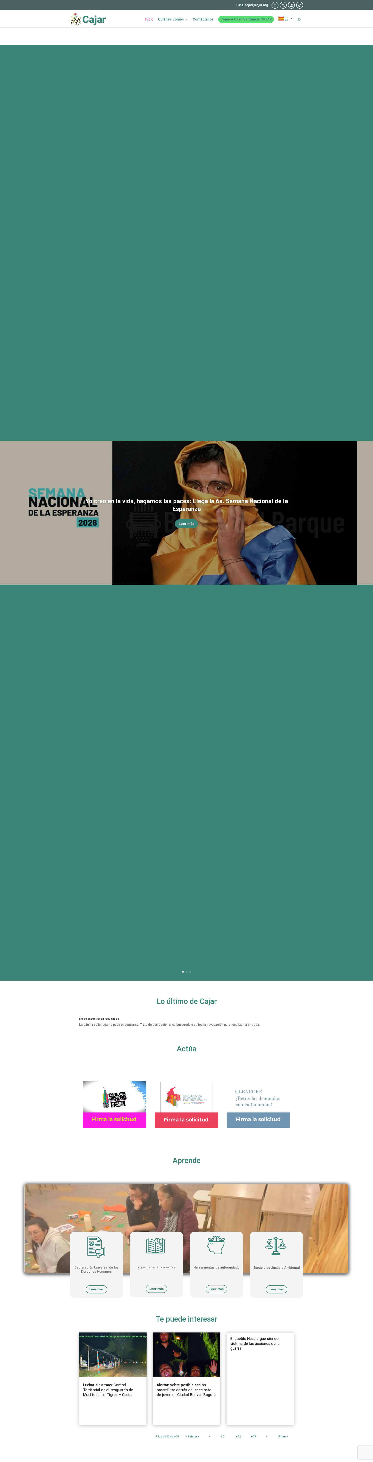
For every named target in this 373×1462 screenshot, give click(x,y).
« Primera (192, 1436)
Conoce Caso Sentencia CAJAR (246, 19)
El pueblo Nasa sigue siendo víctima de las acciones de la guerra (255, 1343)
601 (223, 1436)
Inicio (149, 19)
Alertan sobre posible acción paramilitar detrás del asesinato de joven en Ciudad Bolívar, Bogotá (186, 1390)
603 (253, 1436)
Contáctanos (203, 19)
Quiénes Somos (171, 19)
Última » (283, 1436)
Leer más (186, 524)
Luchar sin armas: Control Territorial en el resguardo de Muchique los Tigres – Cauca (108, 1390)
